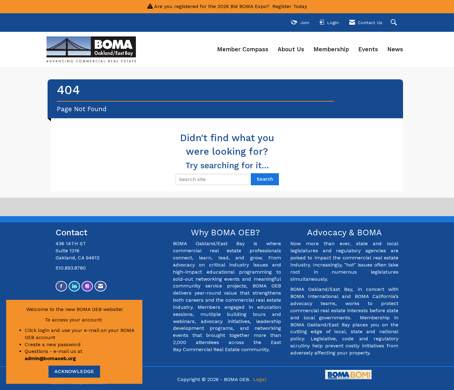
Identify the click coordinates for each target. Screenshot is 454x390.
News (395, 49)
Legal (259, 379)
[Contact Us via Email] (101, 286)
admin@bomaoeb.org (50, 358)
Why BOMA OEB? (227, 232)
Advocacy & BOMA (344, 232)
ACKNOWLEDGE (74, 371)
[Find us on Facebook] (61, 286)
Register (282, 6)
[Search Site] (394, 23)
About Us (291, 49)
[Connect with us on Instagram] (87, 286)
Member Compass (242, 49)
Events (368, 49)
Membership (331, 49)
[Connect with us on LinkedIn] (74, 286)
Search (265, 179)
